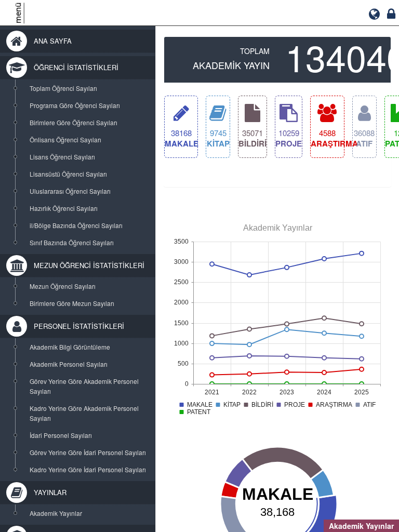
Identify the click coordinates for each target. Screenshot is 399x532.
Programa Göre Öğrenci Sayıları (75, 105)
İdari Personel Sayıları (61, 435)
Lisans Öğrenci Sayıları (62, 156)
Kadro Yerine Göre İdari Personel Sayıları (88, 469)
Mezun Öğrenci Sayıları (63, 286)
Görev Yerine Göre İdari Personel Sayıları (88, 452)
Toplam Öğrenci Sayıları (63, 88)
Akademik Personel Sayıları (69, 364)
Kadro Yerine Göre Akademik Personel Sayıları (84, 413)
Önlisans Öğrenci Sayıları (65, 139)
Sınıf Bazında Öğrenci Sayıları (72, 242)
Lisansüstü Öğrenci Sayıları (68, 173)
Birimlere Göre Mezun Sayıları (72, 303)
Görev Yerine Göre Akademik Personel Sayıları (84, 386)
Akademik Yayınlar (56, 513)
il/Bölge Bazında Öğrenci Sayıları (76, 225)
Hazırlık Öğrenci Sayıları (64, 208)
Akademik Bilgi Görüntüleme (70, 346)
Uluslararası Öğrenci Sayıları (70, 191)
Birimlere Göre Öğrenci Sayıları (73, 122)
